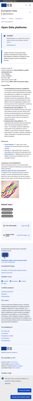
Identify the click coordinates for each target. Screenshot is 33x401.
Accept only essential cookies (21, 397)
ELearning (19, 18)
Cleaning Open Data (7, 216)
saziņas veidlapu (17, 366)
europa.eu (14, 352)
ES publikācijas (5, 340)
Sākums (3, 18)
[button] (30, 5)
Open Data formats (7, 212)
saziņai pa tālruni (14, 364)
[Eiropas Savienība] (13, 5)
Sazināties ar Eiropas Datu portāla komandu (13, 270)
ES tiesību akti (5, 331)
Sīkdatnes (4, 294)
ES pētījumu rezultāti (7, 336)
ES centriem (16, 367)
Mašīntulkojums (11, 45)
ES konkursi (4, 333)
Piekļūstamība (5, 296)
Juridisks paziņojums (7, 291)
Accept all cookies (24, 390)
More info (7, 383)
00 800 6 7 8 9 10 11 (12, 362)
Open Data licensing (7, 209)
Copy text (24, 225)
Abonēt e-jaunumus (6, 272)
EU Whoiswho (5, 338)
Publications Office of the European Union (14, 260)
